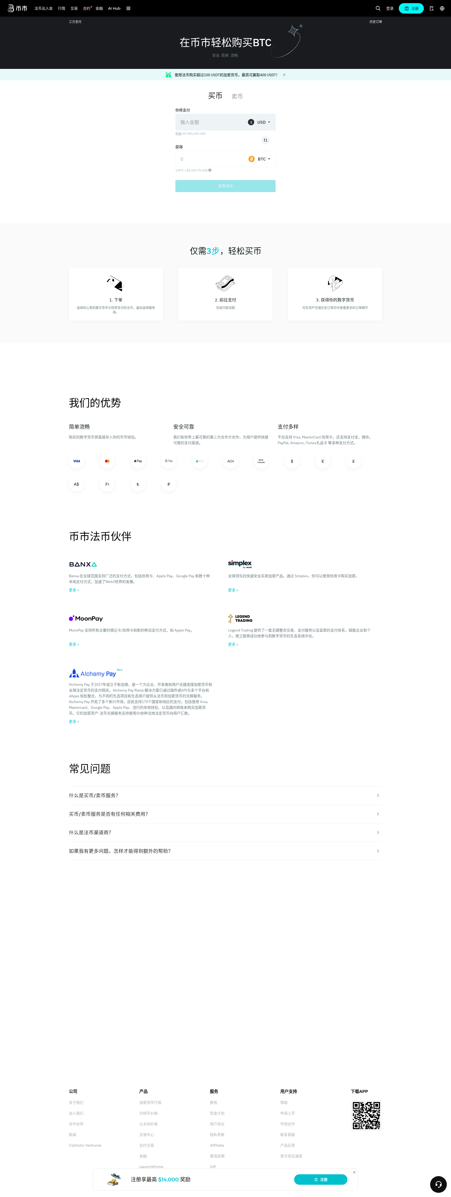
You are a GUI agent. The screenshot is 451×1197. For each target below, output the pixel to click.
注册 (324, 1179)
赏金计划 (217, 1113)
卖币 (237, 96)
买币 (215, 95)
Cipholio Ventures (85, 1145)
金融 (143, 1156)
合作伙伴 (76, 1124)
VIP (213, 1166)
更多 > (74, 590)
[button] (225, 795)
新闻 (72, 1134)
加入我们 (76, 1113)
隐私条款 (217, 1134)
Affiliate (217, 1145)
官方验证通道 (291, 1156)
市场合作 (287, 1124)
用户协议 (217, 1124)
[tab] (225, 795)
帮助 (284, 1102)
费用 (213, 1102)
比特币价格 (148, 1113)
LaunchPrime (151, 1166)
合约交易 (146, 1145)
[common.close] (354, 1172)
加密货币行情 (150, 1102)
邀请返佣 (217, 1156)
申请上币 (287, 1113)
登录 (390, 8)
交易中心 (146, 1134)
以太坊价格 (148, 1124)
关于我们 (76, 1102)
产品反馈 (287, 1145)
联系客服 (287, 1134)
